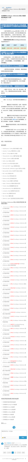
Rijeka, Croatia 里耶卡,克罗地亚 (10, 181)
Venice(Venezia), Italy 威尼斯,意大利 (11, 188)
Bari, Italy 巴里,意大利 (8, 173)
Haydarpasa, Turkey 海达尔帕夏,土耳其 (12, 148)
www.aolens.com (10, 458)
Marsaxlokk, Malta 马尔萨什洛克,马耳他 (12, 171)
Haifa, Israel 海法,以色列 (9, 161)
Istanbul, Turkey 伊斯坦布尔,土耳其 (11, 151)
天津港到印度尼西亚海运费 (9, 402)
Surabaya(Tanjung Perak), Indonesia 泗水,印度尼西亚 (13, 325)
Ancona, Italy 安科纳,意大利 (9, 176)
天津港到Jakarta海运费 (8, 414)
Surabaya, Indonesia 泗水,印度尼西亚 (14, 264)
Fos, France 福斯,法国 (8, 196)
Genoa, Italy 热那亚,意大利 (9, 193)
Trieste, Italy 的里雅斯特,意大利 (10, 186)
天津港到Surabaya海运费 (9, 412)
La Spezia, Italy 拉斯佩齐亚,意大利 (11, 191)
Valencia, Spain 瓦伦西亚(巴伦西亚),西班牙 (13, 198)
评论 (23, 437)
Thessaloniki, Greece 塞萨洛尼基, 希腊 (12, 156)
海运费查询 (8, 7)
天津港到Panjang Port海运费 (10, 404)
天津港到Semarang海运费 (9, 409)
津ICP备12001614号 (19, 458)
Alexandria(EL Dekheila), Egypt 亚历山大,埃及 (14, 168)
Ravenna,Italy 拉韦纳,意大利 (10, 178)
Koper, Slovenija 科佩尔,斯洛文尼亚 (11, 183)
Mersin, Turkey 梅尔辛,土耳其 (10, 153)
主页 (3, 7)
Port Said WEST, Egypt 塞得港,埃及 (11, 166)
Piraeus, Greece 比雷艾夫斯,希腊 (11, 158)
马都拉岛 (14, 119)
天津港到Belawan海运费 (9, 407)
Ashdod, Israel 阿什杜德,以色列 (10, 163)
